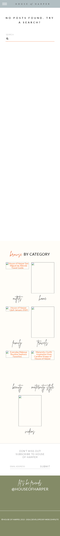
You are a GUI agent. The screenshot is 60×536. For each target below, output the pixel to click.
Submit (45, 466)
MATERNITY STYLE (43, 387)
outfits (17, 298)
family (17, 342)
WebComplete (52, 519)
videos (30, 431)
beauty (17, 387)
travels (43, 342)
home (42, 298)
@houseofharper (30, 489)
